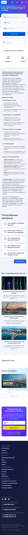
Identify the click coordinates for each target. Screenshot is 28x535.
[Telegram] (9, 499)
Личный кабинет (7, 485)
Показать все (14, 396)
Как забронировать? (8, 469)
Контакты (4, 452)
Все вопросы (20, 261)
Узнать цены (14, 33)
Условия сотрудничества (9, 483)
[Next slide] (26, 59)
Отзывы (4, 471)
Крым (3, 460)
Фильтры (8, 42)
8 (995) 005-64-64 (10, 517)
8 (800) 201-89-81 (10, 509)
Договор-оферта (7, 487)
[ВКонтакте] (2, 499)
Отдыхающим (6, 467)
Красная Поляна (10, 6)
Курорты (4, 455)
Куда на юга (6, 446)
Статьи (4, 474)
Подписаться (14, 428)
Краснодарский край (8, 457)
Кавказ (4, 464)
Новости (4, 450)
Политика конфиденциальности (11, 530)
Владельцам (6, 478)
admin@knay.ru (9, 504)
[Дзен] (5, 499)
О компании (5, 448)
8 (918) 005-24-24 (10, 515)
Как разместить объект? (9, 481)
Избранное (5, 476)
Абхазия (4, 462)
